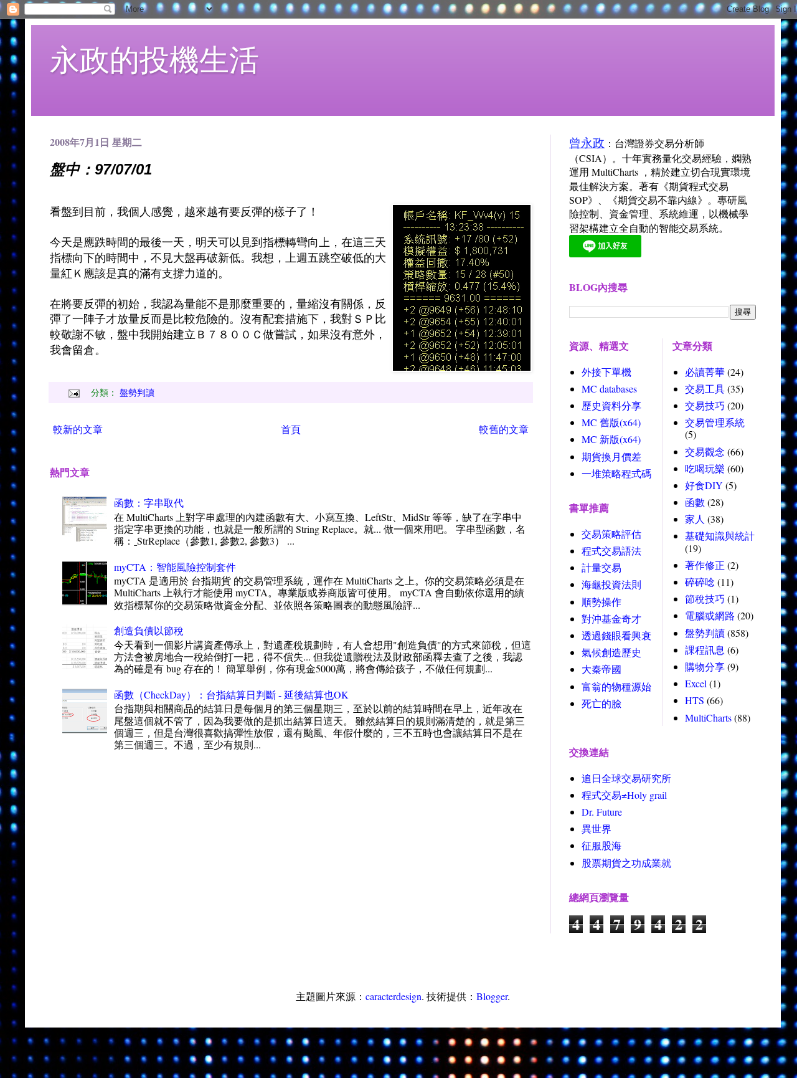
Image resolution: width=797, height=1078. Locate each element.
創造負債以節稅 (149, 630)
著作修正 (705, 564)
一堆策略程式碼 (616, 473)
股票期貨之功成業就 (626, 862)
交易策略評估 (611, 533)
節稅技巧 (705, 598)
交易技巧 (705, 405)
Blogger (491, 996)
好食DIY (704, 485)
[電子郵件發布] (73, 392)
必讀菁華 (705, 371)
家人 (695, 518)
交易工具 (705, 388)
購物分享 (705, 666)
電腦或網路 (710, 615)
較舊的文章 (504, 429)
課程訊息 (705, 649)
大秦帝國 (601, 668)
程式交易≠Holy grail (624, 794)
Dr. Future (602, 811)
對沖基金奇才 (611, 618)
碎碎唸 (700, 581)
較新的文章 (78, 429)
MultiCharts (708, 717)
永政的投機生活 (154, 59)
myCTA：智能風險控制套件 (175, 566)
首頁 (291, 429)
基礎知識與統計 (720, 535)
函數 (695, 501)
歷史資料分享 (611, 405)
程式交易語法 (611, 550)
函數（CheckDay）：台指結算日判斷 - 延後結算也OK (231, 694)
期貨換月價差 (611, 456)
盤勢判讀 (137, 392)
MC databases (609, 388)
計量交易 (601, 567)
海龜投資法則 (611, 584)
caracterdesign (393, 996)
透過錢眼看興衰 (616, 635)
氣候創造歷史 (611, 652)
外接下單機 (606, 371)
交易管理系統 (715, 422)
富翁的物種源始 (616, 686)
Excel (696, 683)
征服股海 (601, 845)
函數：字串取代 (149, 502)
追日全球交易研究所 (626, 778)
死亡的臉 (601, 703)
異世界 (596, 828)
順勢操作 (601, 601)
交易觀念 (705, 451)
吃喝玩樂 (705, 468)
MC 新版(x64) (611, 439)
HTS (694, 700)
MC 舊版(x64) (611, 422)
